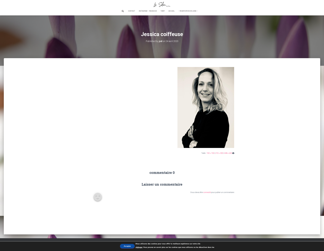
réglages (139, 247)
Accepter (127, 246)
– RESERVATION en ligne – (188, 11)
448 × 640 (228, 153)
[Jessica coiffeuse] (205, 107)
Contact (131, 11)
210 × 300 (219, 153)
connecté (207, 192)
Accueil (171, 11)
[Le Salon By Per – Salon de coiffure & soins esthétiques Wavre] (162, 4)
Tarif (163, 11)
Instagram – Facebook (148, 11)
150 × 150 (210, 153)
